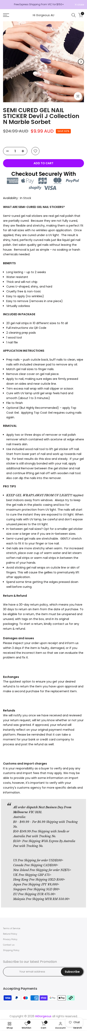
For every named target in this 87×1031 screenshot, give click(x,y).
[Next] (81, 62)
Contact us (9, 944)
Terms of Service (11, 928)
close (80, 4)
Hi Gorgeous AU (43, 15)
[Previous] (6, 62)
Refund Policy (10, 933)
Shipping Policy (11, 950)
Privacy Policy (10, 939)
